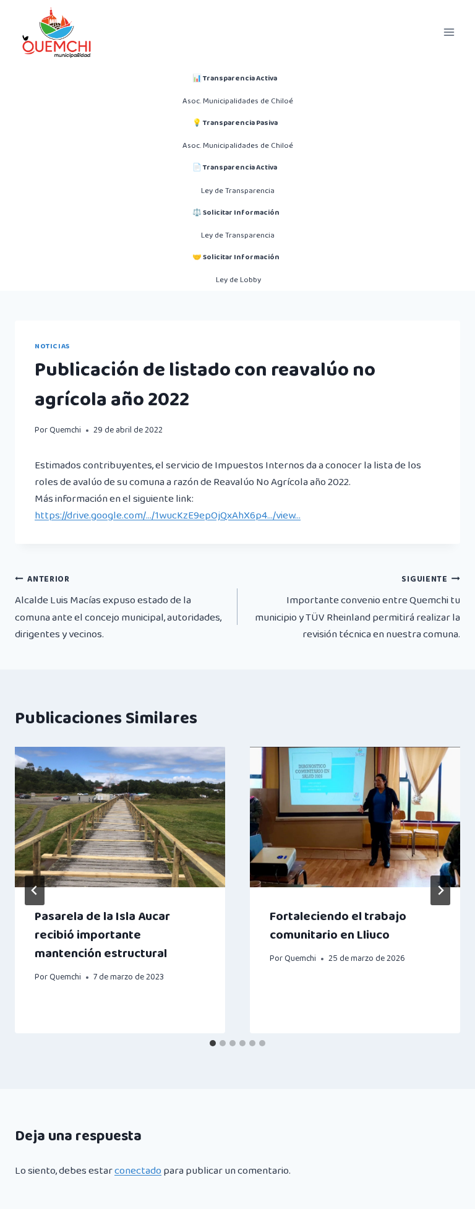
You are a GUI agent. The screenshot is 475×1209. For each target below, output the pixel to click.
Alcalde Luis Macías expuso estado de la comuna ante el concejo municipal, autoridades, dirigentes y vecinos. (118, 607)
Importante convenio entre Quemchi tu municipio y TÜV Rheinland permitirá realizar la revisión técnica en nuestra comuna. (357, 607)
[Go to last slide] (35, 890)
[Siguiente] (440, 890)
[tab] (213, 1043)
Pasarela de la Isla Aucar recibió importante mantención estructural (102, 934)
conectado (137, 1171)
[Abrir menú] (448, 31)
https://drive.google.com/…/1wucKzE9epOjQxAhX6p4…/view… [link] (168, 515)
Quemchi (65, 430)
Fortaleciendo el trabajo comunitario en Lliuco (338, 925)
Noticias (52, 346)
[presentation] (120, 817)
